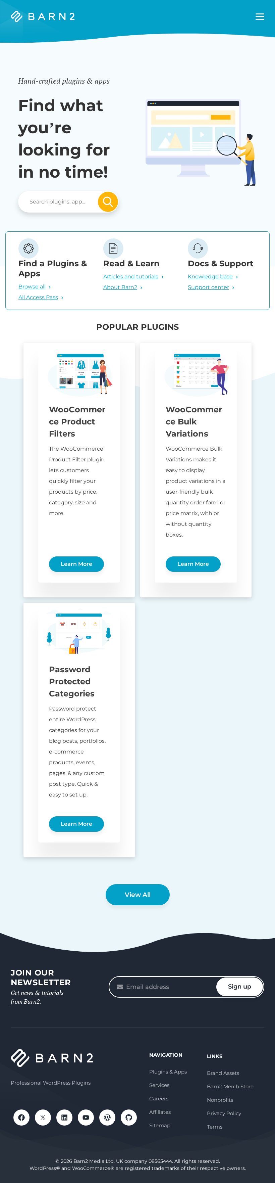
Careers (158, 1098)
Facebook (21, 1117)
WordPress (107, 1117)
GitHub (129, 1117)
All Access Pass (38, 297)
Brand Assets (223, 1073)
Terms (214, 1127)
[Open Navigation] (260, 16)
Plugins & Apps (168, 1071)
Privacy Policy (224, 1113)
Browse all (32, 286)
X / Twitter (43, 1117)
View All (138, 895)
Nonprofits (220, 1100)
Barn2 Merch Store (230, 1086)
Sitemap (159, 1125)
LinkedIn (64, 1117)
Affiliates (160, 1112)
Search (108, 202)
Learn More (76, 564)
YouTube (86, 1117)
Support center (208, 287)
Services (159, 1085)
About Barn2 (120, 287)
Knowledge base (210, 276)
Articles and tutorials (130, 276)
